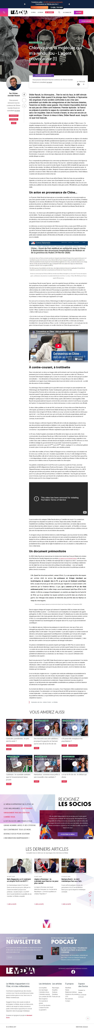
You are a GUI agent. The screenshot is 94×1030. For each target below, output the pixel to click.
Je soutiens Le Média (68, 834)
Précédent (90, 892)
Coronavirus (33, 64)
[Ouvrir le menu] (4, 12)
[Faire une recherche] (59, 12)
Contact (67, 1001)
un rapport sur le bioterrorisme (67, 558)
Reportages (55, 988)
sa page (17, 110)
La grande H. (43, 1010)
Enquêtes (54, 990)
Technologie (73, 745)
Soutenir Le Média (81, 991)
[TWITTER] (80, 972)
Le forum (40, 12)
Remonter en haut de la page (87, 1018)
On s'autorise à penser (43, 1002)
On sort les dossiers (44, 1005)
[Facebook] (24, 95)
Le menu (33, 12)
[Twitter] (24, 100)
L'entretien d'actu (44, 992)
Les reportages (43, 990)
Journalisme (44, 64)
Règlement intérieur (71, 992)
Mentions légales (82, 1027)
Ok (40, 957)
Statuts (67, 990)
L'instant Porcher (44, 1007)
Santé (53, 64)
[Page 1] (90, 900)
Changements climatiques (14, 745)
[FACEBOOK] (73, 972)
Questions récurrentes (71, 994)
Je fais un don (86, 21)
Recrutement (69, 999)
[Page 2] (90, 901)
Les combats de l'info (45, 996)
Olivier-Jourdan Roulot (14, 94)
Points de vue (56, 996)
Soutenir (78, 12)
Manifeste (68, 988)
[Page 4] (90, 905)
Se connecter (67, 12)
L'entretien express (44, 994)
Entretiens (55, 994)
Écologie (27, 745)
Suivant (90, 895)
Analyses (54, 992)
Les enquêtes (43, 988)
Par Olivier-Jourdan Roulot (43, 75)
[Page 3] (90, 903)
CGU (66, 996)
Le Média (20, 971)
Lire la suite (12, 904)
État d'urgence (43, 999)
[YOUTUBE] (86, 972)
